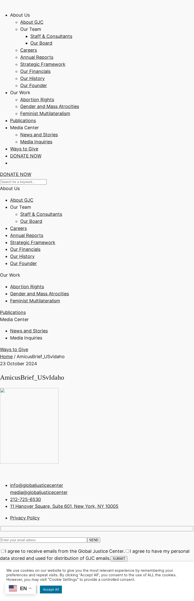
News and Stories (39, 134)
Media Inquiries (36, 141)
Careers (28, 50)
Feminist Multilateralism (45, 113)
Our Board (41, 43)
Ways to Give (24, 148)
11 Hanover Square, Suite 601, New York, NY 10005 (64, 506)
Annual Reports (36, 57)
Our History (32, 78)
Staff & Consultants (51, 36)
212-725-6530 (25, 499)
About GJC (31, 22)
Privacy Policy (25, 517)
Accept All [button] (51, 589)
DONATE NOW (25, 156)
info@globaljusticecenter (36, 485)
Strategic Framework (42, 64)
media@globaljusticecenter (39, 492)
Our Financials (35, 71)
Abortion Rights (37, 99)
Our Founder (33, 85)
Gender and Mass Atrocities (49, 106)
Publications (23, 120)
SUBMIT (119, 559)
